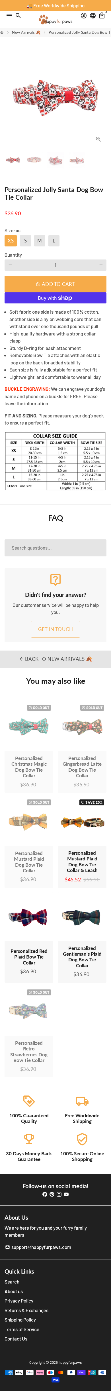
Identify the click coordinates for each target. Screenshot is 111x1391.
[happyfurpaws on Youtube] (66, 1194)
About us (14, 1291)
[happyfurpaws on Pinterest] (52, 1194)
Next (100, 96)
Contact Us (16, 1338)
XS (11, 241)
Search (12, 1281)
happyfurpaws (70, 1362)
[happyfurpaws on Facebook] (44, 1194)
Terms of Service (22, 1329)
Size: (12, 230)
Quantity (13, 254)
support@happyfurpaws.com (38, 1247)
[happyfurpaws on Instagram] (59, 1194)
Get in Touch (55, 629)
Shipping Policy (20, 1319)
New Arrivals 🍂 (26, 32)
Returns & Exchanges (26, 1310)
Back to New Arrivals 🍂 (55, 659)
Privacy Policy (19, 1300)
